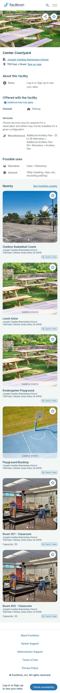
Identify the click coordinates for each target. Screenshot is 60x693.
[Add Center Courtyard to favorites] (54, 16)
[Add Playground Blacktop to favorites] (52, 411)
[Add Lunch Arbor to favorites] (52, 267)
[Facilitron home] (14, 7)
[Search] (47, 5)
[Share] (45, 16)
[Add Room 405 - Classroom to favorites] (52, 554)
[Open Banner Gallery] (30, 29)
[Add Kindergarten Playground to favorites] (52, 339)
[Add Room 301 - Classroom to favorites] (52, 483)
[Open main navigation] (55, 5)
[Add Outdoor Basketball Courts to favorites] (52, 195)
